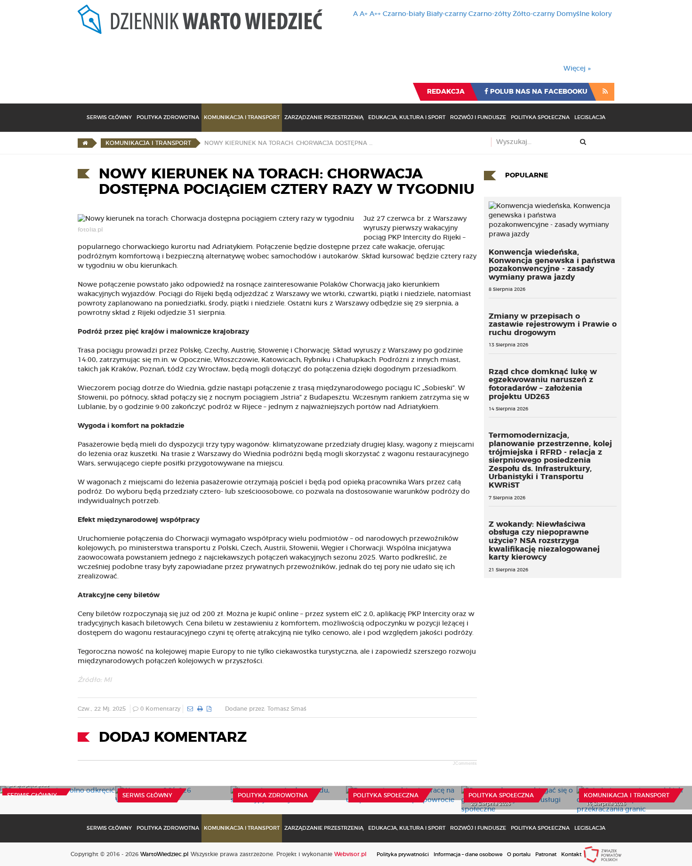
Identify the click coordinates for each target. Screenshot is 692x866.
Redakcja (446, 91)
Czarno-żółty (489, 14)
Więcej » (577, 68)
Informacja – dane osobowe (468, 854)
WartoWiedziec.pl (164, 854)
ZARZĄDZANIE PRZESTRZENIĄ (323, 117)
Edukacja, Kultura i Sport (406, 117)
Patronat (545, 854)
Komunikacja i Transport (242, 117)
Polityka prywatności (403, 854)
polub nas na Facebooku (537, 91)
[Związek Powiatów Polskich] (602, 854)
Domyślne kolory (584, 14)
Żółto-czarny (534, 14)
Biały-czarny (446, 14)
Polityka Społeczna (540, 117)
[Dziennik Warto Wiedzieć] (200, 19)
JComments (465, 763)
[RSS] (605, 92)
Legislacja (589, 117)
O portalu (519, 854)
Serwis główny (32, 795)
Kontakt (571, 854)
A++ (375, 14)
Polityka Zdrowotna (168, 117)
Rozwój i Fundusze (478, 117)
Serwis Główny (109, 117)
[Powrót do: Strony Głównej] (85, 143)
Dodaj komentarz (173, 737)
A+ (364, 14)
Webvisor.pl (350, 854)
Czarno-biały (404, 14)
